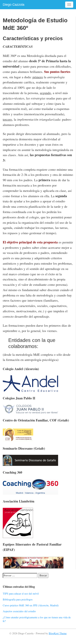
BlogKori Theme (58, 633)
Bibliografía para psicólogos (18, 599)
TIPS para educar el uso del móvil (21, 593)
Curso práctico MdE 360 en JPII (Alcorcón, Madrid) (31, 605)
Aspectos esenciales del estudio (19, 611)
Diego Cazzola (13, 4)
